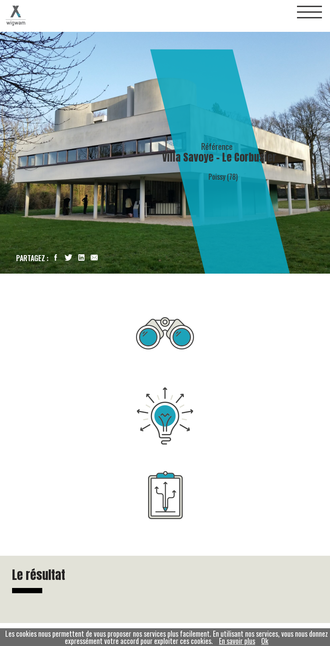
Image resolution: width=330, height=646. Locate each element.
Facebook (56, 257)
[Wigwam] (16, 16)
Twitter (68, 257)
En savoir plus (237, 641)
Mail (94, 257)
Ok (264, 641)
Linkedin (81, 257)
